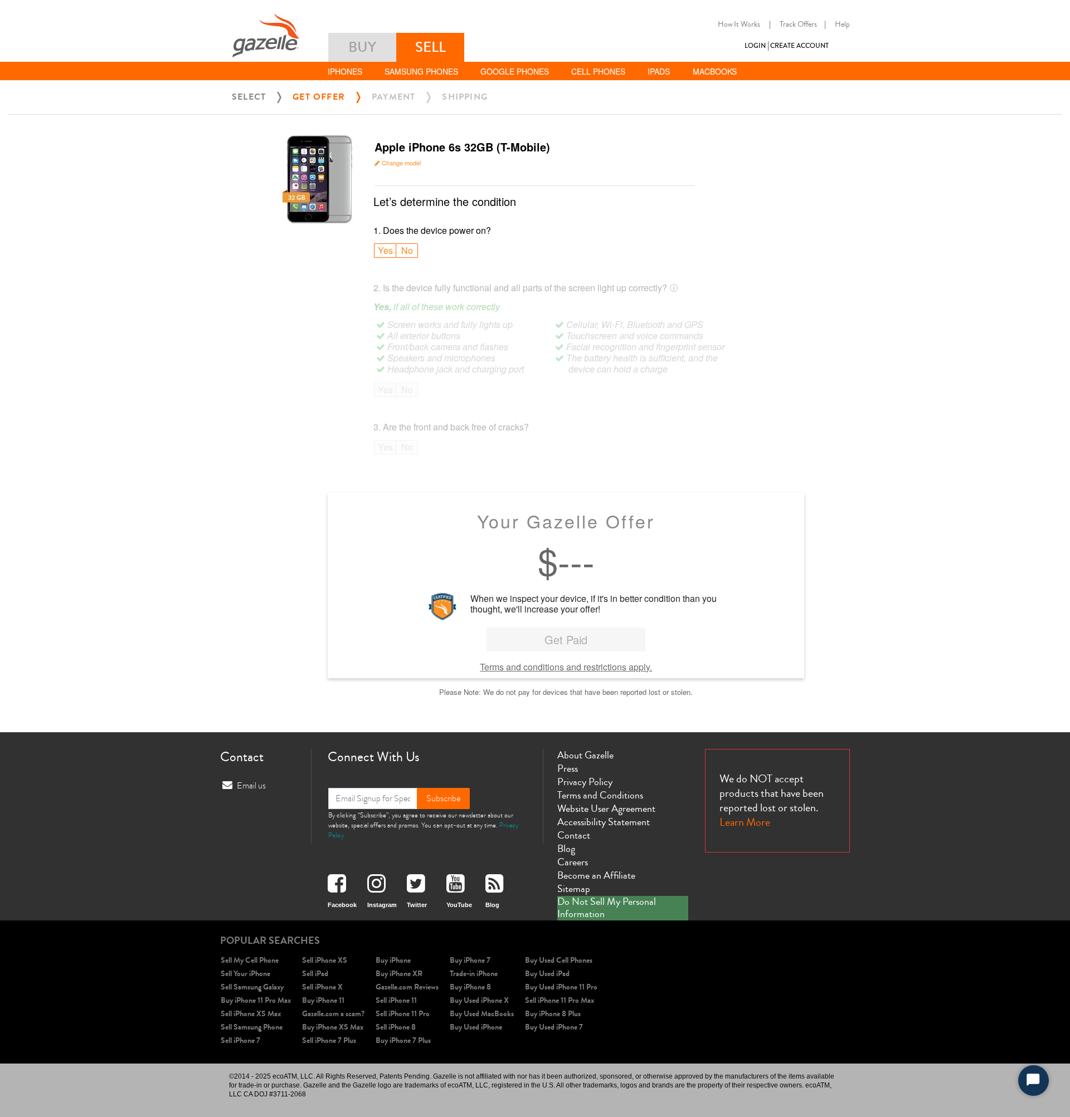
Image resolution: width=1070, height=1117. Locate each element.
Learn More (744, 822)
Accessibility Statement (603, 822)
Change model (401, 162)
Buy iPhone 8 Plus (553, 1014)
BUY (362, 47)
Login (755, 46)
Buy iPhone (393, 960)
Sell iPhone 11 (396, 1000)
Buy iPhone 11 (323, 1000)
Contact (573, 835)
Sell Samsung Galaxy (252, 987)
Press (567, 768)
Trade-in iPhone (474, 973)
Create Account (799, 46)
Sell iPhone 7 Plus (329, 1040)
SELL (430, 47)
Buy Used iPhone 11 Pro (561, 987)
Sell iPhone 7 (240, 1040)
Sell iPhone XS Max (251, 1014)
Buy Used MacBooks (482, 1014)
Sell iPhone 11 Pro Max (559, 1000)
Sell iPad (315, 973)
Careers (572, 862)
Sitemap (573, 888)
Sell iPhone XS (324, 960)
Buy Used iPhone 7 (554, 1027)
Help (842, 24)
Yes (385, 250)
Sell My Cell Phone (250, 960)
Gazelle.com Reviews (407, 987)
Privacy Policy (584, 782)
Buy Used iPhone (476, 1027)
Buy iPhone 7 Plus (403, 1040)
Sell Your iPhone (245, 973)
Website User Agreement (606, 808)
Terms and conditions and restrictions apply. (566, 666)
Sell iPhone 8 (396, 1027)
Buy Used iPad (547, 973)
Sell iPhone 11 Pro (403, 1014)
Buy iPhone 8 (470, 987)
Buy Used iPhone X (479, 1000)
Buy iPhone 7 (470, 960)
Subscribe (443, 798)
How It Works (739, 24)
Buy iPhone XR (399, 973)
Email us (251, 786)
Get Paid (565, 639)
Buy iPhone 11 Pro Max (256, 1000)
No (407, 250)
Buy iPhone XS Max (332, 1027)
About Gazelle (585, 755)
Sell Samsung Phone (252, 1027)
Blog (566, 848)
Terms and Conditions (600, 795)
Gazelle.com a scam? (333, 1014)
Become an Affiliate (596, 875)
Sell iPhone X (322, 987)
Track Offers (798, 24)
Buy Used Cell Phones (558, 960)
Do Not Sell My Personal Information (606, 908)
